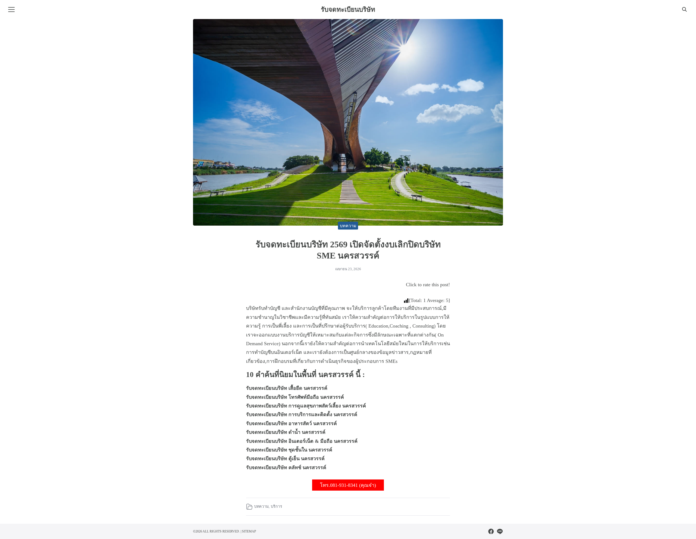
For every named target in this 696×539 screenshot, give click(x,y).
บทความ (348, 225)
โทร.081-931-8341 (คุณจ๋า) (348, 485)
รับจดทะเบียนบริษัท (348, 9)
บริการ (276, 506)
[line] (499, 531)
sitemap (249, 531)
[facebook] (491, 531)
